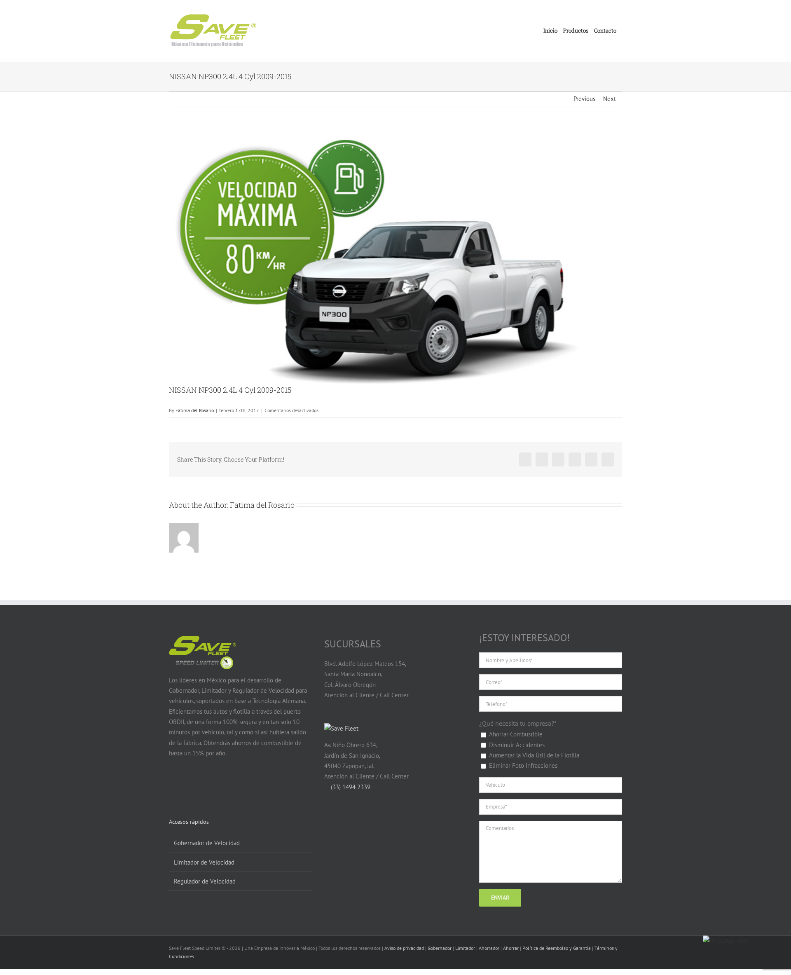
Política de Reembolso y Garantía (556, 948)
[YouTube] (189, 785)
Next (609, 99)
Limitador (465, 948)
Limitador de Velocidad (204, 862)
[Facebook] (173, 785)
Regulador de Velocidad (205, 881)
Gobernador (440, 948)
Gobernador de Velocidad (207, 843)
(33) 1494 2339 (349, 787)
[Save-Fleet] (341, 728)
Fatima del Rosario (195, 410)
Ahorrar (511, 948)
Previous (584, 99)
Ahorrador (489, 948)
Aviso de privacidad (404, 948)
